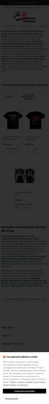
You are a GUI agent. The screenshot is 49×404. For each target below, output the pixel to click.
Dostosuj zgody (11, 399)
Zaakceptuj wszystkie (24, 391)
